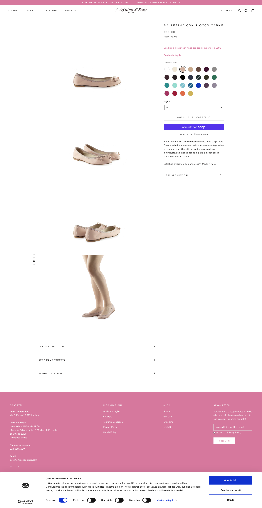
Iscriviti (224, 441)
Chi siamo (50, 10)
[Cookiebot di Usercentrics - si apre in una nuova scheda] (25, 502)
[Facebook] (11, 467)
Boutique (107, 416)
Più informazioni (177, 175)
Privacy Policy (110, 427)
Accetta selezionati (231, 490)
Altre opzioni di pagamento (194, 134)
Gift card (30, 10)
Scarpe (12, 10)
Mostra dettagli (165, 500)
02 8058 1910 (17, 448)
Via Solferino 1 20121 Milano (24, 415)
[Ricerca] (246, 10)
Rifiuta (230, 500)
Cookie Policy (109, 432)
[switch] (91, 500)
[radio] (167, 69)
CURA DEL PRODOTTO (52, 360)
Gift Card (168, 416)
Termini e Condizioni (113, 421)
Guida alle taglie (172, 55)
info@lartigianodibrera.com (23, 459)
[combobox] (194, 107)
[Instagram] (18, 467)
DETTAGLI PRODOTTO (52, 346)
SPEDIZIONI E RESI (50, 373)
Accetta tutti (230, 480)
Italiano (225, 11)
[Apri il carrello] (253, 10)
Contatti (70, 10)
